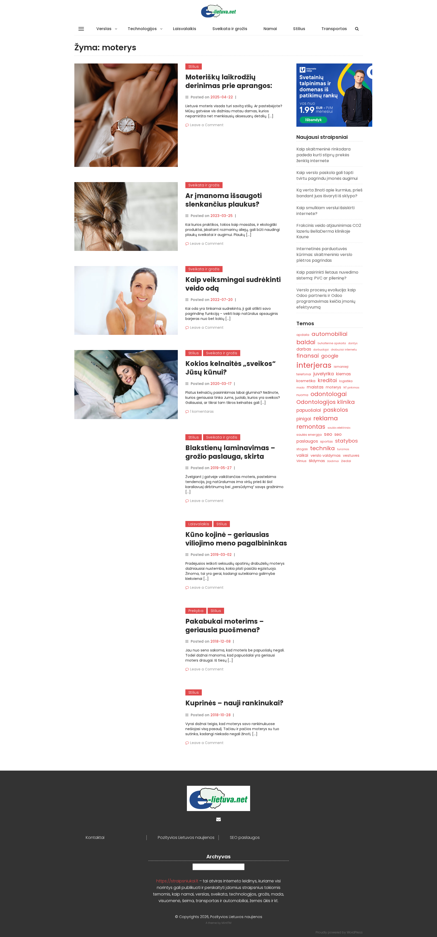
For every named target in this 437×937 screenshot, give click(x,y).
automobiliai (329, 334)
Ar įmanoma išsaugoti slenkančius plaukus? (223, 200)
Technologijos (142, 29)
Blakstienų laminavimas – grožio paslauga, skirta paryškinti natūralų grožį (230, 456)
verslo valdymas (326, 455)
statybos (346, 440)
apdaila (302, 335)
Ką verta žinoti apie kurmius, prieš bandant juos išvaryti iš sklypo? (329, 193)
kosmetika (305, 380)
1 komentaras (202, 411)
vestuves (351, 455)
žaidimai (333, 461)
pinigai (303, 419)
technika (322, 448)
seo (328, 434)
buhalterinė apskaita (332, 343)
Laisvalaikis (184, 29)
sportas (326, 441)
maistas (315, 387)
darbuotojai (321, 350)
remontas (310, 426)
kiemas (343, 374)
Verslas (104, 29)
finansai (307, 356)
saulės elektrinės (339, 428)
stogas (302, 449)
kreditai (327, 380)
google (329, 356)
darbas (303, 349)
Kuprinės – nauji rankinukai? (234, 703)
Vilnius (301, 461)
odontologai (329, 394)
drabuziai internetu (344, 350)
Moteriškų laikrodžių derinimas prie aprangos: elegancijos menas (228, 86)
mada (300, 387)
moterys (333, 387)
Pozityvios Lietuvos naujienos (186, 837)
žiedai (346, 461)
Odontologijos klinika (325, 402)
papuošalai (308, 410)
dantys (353, 343)
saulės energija (309, 434)
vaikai (302, 455)
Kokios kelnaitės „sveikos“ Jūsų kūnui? (230, 368)
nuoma (302, 395)
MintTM (226, 923)
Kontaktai (95, 837)
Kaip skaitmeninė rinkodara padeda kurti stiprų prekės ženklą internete (323, 155)
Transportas (334, 29)
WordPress (355, 932)
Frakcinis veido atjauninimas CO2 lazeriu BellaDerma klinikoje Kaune (328, 231)
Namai (270, 29)
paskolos (335, 410)
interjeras (314, 365)
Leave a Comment (207, 124)
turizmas (343, 449)
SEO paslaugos (245, 837)
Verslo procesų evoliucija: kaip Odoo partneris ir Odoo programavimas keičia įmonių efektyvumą (326, 298)
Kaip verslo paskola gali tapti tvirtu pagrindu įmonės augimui (327, 175)
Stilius (299, 29)
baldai (305, 342)
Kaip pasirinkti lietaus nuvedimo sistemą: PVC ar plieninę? (327, 275)
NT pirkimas (351, 387)
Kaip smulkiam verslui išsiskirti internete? (325, 210)
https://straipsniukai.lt (177, 881)
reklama (325, 418)
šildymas (317, 460)
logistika (346, 381)
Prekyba (195, 610)
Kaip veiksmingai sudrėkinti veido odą (233, 284)
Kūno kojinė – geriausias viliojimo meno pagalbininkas (236, 539)
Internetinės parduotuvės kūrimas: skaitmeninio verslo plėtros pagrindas (324, 254)
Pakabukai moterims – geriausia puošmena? (224, 626)
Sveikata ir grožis (229, 29)
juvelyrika (323, 374)
